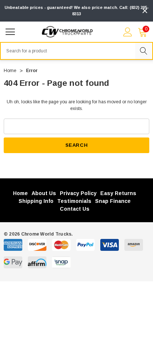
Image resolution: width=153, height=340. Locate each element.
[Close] (145, 10)
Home (20, 193)
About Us (44, 193)
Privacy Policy (78, 193)
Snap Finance (113, 201)
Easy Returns (118, 193)
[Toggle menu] (11, 30)
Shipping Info (36, 201)
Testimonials (74, 201)
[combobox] (67, 51)
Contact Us (74, 209)
